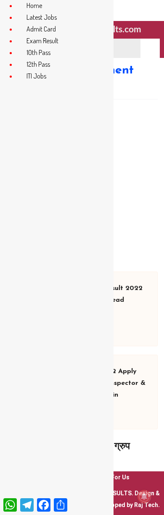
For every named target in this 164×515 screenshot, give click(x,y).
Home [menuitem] (34, 5)
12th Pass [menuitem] (38, 64)
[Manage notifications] (144, 496)
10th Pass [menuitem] (38, 52)
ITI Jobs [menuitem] (36, 76)
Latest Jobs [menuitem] (41, 17)
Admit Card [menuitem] (41, 29)
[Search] (150, 48)
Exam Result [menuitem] (42, 41)
